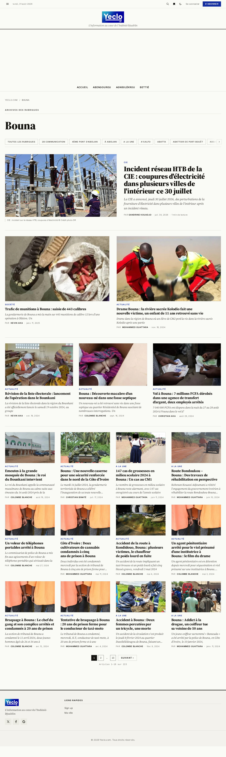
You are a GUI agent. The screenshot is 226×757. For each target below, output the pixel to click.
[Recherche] (167, 3)
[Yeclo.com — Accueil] (12, 702)
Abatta (161, 142)
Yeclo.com (11, 100)
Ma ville (68, 712)
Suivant (127, 657)
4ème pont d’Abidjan (85, 142)
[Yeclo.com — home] (113, 17)
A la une (128, 142)
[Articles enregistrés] (174, 3)
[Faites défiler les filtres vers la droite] (219, 141)
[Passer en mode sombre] (180, 3)
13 (113, 657)
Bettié (144, 87)
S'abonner (212, 4)
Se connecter (192, 4)
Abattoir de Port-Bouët (188, 142)
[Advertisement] (113, 56)
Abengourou (102, 87)
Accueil (82, 87)
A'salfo (146, 142)
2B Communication (53, 142)
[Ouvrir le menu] (7, 3)
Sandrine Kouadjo (140, 215)
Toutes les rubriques (21, 142)
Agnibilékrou (125, 87)
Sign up (68, 708)
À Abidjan (111, 142)
